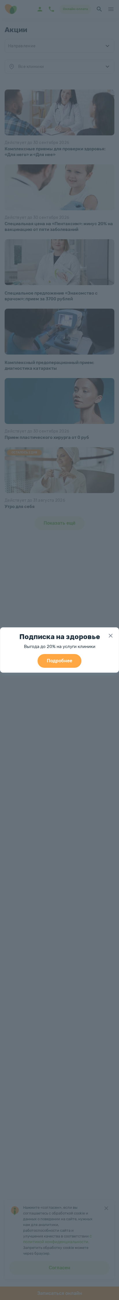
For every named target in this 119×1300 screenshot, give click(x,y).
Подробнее (59, 660)
